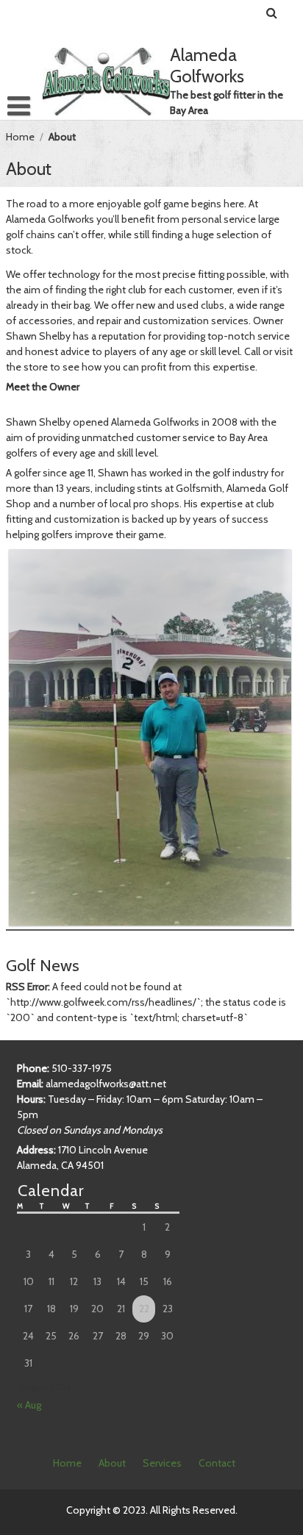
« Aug (29, 1404)
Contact (217, 1463)
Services (162, 1463)
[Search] (272, 13)
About (112, 1463)
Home (20, 136)
